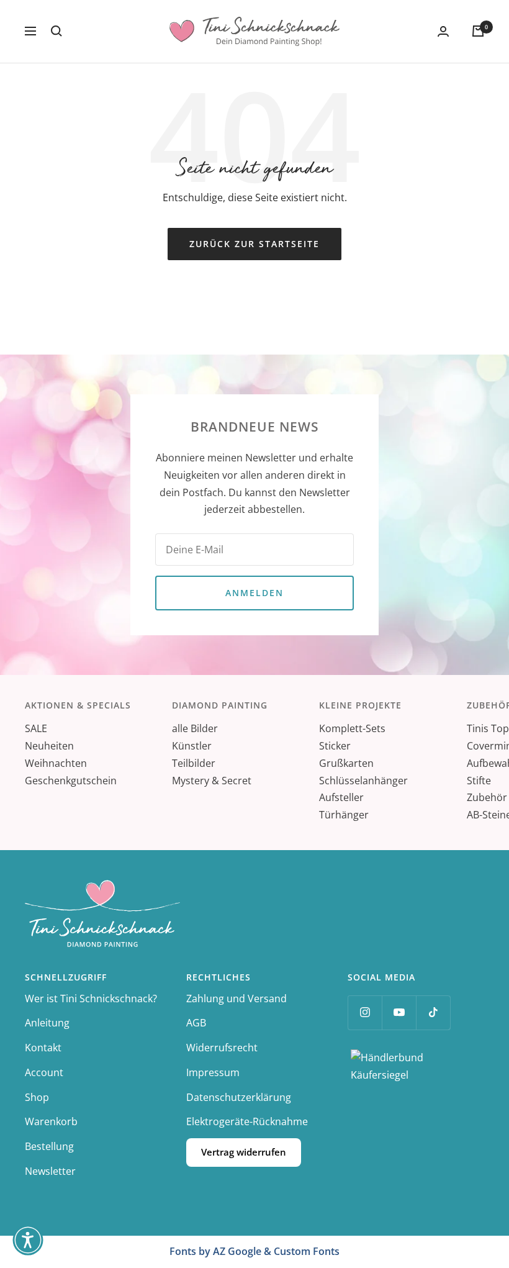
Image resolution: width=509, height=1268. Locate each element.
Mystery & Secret (211, 780)
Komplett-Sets (352, 728)
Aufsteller (341, 797)
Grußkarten (346, 763)
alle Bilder (195, 728)
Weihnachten (56, 763)
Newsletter (50, 1171)
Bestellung (49, 1146)
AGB (196, 1023)
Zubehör (487, 797)
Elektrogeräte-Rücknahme (247, 1121)
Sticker (335, 746)
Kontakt (43, 1047)
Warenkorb (51, 1121)
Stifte (479, 780)
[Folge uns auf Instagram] (365, 1012)
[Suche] (56, 31)
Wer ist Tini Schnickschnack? (91, 998)
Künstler (192, 746)
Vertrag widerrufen (243, 1152)
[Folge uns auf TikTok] (433, 1012)
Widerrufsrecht (222, 1047)
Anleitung (47, 1023)
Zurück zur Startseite (254, 244)
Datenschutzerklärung (238, 1097)
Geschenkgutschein (71, 780)
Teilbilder (193, 763)
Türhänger (344, 815)
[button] (27, 1240)
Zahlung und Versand (236, 998)
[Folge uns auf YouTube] (399, 1012)
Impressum (213, 1072)
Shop (37, 1097)
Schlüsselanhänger (363, 780)
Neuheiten (49, 746)
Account (44, 1072)
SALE (36, 728)
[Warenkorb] (478, 31)
